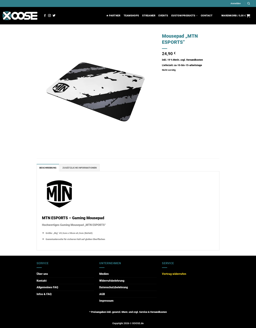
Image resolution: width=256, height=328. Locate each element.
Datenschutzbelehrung (113, 287)
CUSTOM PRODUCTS (183, 15)
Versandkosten (194, 59)
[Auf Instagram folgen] (49, 15)
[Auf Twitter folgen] (54, 15)
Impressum (106, 300)
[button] (236, 3)
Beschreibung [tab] (47, 167)
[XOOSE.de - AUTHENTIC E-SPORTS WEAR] (20, 15)
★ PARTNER (113, 15)
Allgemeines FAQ (47, 287)
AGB (102, 294)
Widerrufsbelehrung (111, 280)
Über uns (42, 274)
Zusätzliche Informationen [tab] (80, 167)
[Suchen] (248, 3)
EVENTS (163, 15)
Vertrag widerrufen (174, 274)
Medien (104, 274)
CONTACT (206, 15)
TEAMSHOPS (131, 15)
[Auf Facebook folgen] (45, 15)
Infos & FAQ (44, 294)
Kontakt (42, 280)
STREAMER (148, 15)
